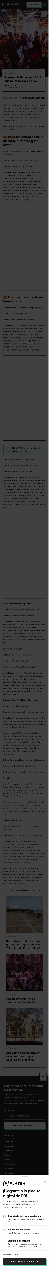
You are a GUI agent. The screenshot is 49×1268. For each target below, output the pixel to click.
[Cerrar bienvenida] (44, 1182)
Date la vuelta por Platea (24, 1261)
